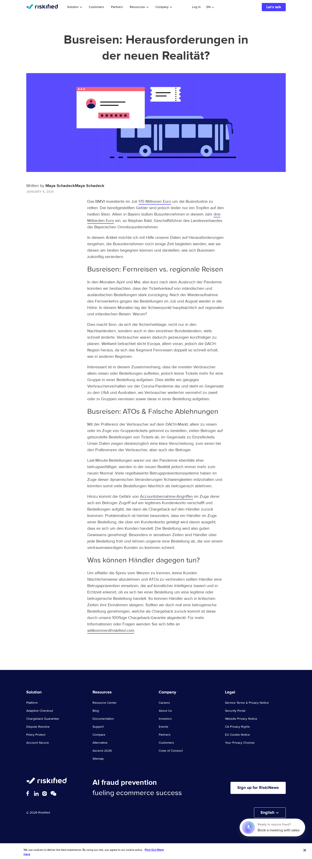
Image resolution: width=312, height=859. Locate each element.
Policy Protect (35, 735)
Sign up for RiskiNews (258, 787)
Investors (165, 719)
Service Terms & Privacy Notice (247, 703)
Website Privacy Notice (241, 719)
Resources (137, 7)
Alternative (100, 743)
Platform (32, 703)
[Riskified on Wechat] (53, 793)
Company (162, 7)
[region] (156, 851)
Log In (196, 7)
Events (163, 727)
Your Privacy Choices (240, 743)
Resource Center (105, 703)
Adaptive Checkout (39, 711)
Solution (73, 7)
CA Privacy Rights (237, 727)
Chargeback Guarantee (42, 719)
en (208, 7)
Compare (99, 735)
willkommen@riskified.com (110, 630)
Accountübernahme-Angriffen (166, 496)
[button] (210, 7)
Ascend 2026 (102, 751)
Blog (96, 711)
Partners (117, 7)
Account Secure (37, 743)
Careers (164, 703)
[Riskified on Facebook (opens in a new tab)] (27, 793)
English (267, 812)
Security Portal (235, 711)
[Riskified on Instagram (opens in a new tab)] (44, 793)
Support (98, 727)
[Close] (305, 850)
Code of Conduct (171, 751)
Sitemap (98, 759)
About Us (165, 711)
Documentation (103, 719)
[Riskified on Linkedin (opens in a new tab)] (36, 793)
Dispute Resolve (38, 727)
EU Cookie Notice (237, 735)
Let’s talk (273, 7)
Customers (96, 7)
